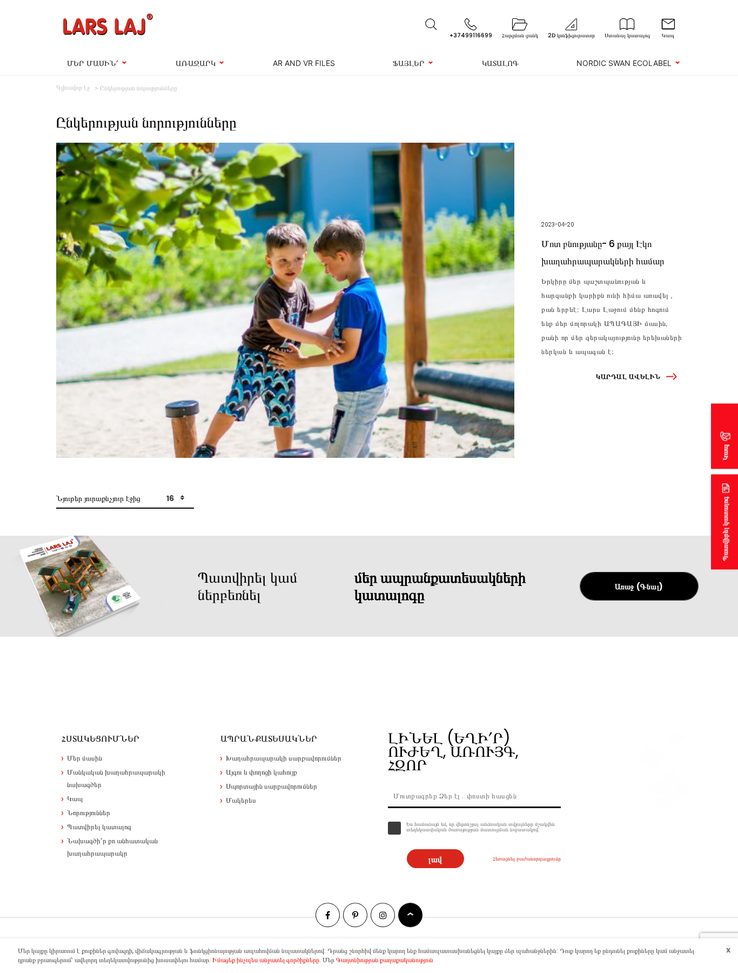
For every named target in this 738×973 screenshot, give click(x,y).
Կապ (725, 453)
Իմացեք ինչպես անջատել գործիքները (265, 959)
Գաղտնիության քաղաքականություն (384, 959)
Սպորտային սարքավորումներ (271, 786)
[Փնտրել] (431, 24)
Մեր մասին (84, 758)
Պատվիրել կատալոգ (725, 529)
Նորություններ (88, 813)
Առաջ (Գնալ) (639, 586)
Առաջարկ (196, 63)
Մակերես (241, 800)
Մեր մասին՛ (92, 63)
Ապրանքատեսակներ (268, 738)
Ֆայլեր (409, 63)
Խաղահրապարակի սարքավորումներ (283, 758)
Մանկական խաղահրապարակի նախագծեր (116, 778)
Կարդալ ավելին (628, 376)
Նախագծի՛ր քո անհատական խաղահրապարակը (112, 847)
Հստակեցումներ (100, 738)
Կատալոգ (500, 63)
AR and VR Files (304, 63)
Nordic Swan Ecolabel (624, 63)
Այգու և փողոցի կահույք (261, 772)
